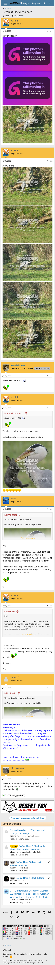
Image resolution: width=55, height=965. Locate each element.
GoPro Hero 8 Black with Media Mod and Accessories (27, 848)
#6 (51, 605)
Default (8, 950)
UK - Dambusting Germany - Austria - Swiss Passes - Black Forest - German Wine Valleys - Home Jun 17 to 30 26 (29, 894)
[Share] (47, 31)
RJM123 (13, 836)
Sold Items (24, 868)
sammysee (14, 868)
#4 (51, 407)
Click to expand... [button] (28, 538)
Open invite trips (25, 899)
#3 (51, 375)
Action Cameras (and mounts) (28, 836)
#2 (51, 161)
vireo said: (9, 611)
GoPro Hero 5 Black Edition (30, 877)
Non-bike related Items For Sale (28, 852)
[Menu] (5, 3)
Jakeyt (12, 852)
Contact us (7, 954)
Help (45, 954)
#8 (51, 778)
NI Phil (7, 15)
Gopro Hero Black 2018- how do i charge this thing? (27, 832)
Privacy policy (35, 954)
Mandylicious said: (14, 413)
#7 (51, 687)
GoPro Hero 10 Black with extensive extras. (26, 864)
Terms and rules (20, 954)
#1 (51, 31)
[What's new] (44, 3)
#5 (51, 509)
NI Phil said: (10, 514)
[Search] (49, 3)
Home (5, 956)
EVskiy (12, 880)
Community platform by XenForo (25, 960)
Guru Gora (14, 899)
